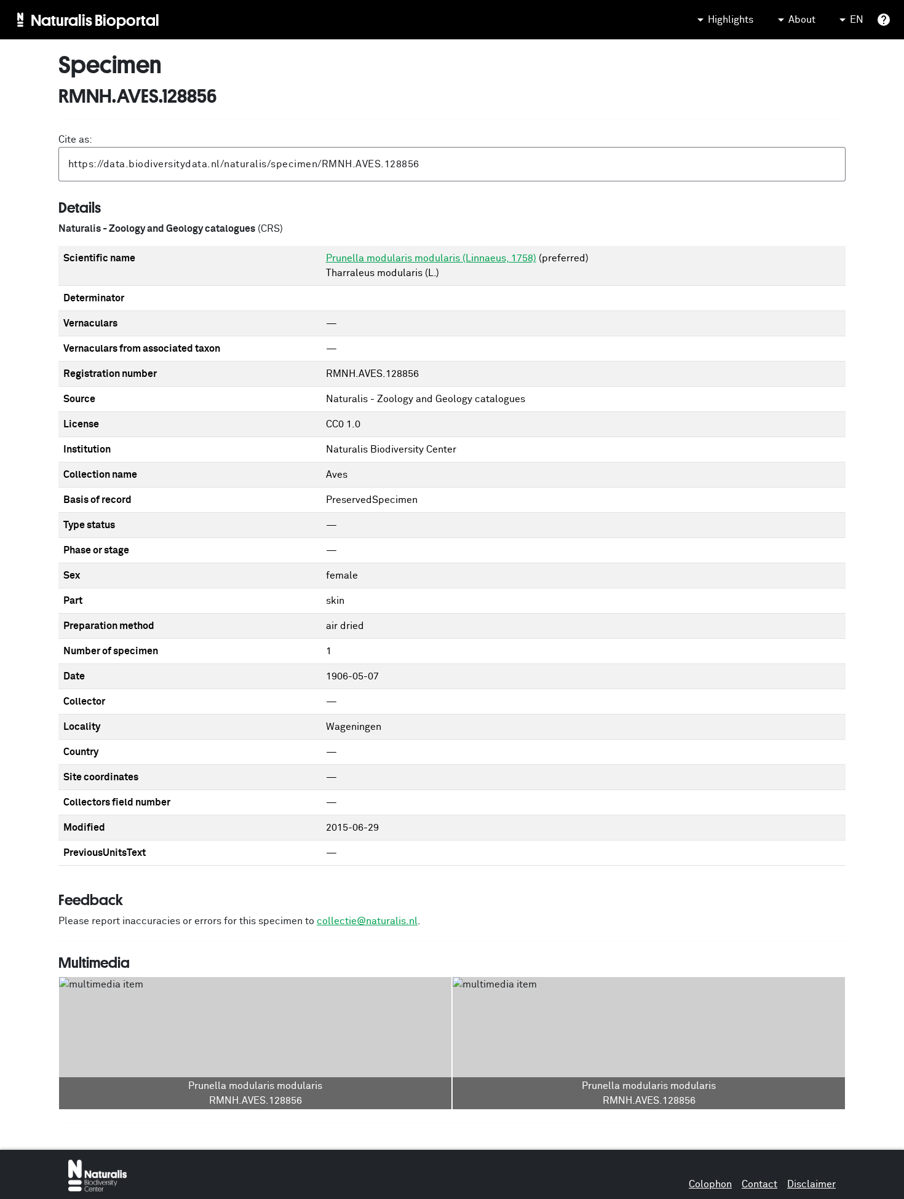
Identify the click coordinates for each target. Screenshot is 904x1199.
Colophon (710, 1184)
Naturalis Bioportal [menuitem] (95, 19)
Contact (759, 1184)
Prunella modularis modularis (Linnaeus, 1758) (431, 258)
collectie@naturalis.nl (367, 921)
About (801, 20)
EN (856, 20)
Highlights (730, 20)
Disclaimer (811, 1184)
